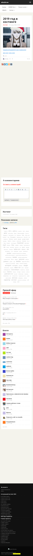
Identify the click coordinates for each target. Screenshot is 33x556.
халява (25, 278)
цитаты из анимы (22, 280)
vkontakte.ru (7, 251)
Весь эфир (5, 323)
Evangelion (13, 237)
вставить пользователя (22, 189)
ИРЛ (16, 222)
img (5, 243)
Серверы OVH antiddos (6, 512)
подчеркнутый (11, 189)
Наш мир (9, 380)
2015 (13, 53)
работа (27, 271)
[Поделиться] (12, 58)
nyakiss (21, 245)
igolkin (4, 312)
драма (11, 261)
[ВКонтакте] (5, 64)
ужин (28, 276)
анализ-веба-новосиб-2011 (22, 255)
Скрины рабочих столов (13, 403)
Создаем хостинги (5, 534)
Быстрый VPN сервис (6, 521)
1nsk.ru (5, 231)
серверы (26, 274)
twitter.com (17, 249)
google (19, 239)
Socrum (4, 318)
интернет (8, 265)
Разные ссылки (22, 7)
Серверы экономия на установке (8, 533)
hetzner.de (19, 241)
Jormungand (13, 243)
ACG (24, 231)
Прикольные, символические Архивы (17, 394)
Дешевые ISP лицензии (6, 508)
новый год (22, 269)
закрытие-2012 (25, 261)
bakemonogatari (20, 233)
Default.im (3, 541)
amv (5, 233)
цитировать (14, 189)
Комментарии (6, 293)
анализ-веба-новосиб (10, 255)
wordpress (16, 251)
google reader (25, 239)
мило (22, 267)
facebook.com (20, 237)
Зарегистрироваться (5, 489)
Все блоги (5, 426)
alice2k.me (4, 2)
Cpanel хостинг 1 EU (5, 498)
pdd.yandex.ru (27, 245)
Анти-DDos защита (5, 496)
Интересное (9, 389)
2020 (18, 282)
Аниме (8, 338)
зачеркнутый (9, 189)
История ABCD (4, 539)
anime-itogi (10, 233)
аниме (15, 257)
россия (15, 274)
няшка (27, 269)
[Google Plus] (2, 64)
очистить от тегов (25, 189)
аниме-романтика (22, 257)
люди (25, 265)
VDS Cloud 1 (4, 501)
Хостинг (11, 10)
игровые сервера (23, 263)
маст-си (17, 267)
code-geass (11, 235)
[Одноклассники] (9, 64)
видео (16, 259)
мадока (11, 267)
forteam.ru (6, 239)
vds (28, 249)
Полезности (9, 375)
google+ (5, 241)
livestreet (20, 243)
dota (23, 235)
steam (23, 247)
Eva (8, 237)
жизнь (18, 261)
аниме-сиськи (7, 259)
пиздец (14, 271)
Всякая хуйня (10, 371)
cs (15, 235)
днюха (27, 259)
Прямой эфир (9, 290)
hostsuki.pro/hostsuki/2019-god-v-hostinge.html (14, 50)
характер (7, 280)
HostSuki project (4, 536)
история (15, 265)
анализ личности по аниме (19, 253)
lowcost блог (3, 525)
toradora (11, 249)
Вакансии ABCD (4, 538)
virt (3, 302)
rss (4, 247)
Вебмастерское (10, 343)
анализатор (8, 257)
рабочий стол (8, 274)
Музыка (8, 412)
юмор (14, 282)
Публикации (13, 293)
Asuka (15, 233)
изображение (18, 189)
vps (12, 251)
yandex (9, 253)
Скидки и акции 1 (5, 522)
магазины (6, 267)
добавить (7, 200)
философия (8, 278)
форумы (20, 278)
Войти (2, 491)
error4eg (6, 58)
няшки (4, 271)
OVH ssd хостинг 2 (5, 507)
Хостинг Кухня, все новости (7, 530)
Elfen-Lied (27, 235)
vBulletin (23, 249)
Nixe (12, 245)
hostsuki (24, 241)
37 (3, 314)
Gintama (11, 239)
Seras (7, 247)
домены (6, 261)
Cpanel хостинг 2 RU (5, 499)
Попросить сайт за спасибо (14, 417)
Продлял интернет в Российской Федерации (14, 303)
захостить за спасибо (10, 263)
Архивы (4, 7)
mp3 (4, 245)
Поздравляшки (10, 421)
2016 (10, 53)
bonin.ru (27, 233)
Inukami (8, 243)
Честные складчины (5, 510)
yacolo (20, 251)
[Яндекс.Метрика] (12, 549)
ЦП (28, 280)
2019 (6, 56)
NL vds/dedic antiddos (5, 504)
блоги (12, 259)
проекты (23, 271)
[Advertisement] (16, 81)
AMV (7, 347)
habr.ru (9, 241)
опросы (9, 272)
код (16, 189)
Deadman (19, 235)
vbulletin (8, 366)
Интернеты (9, 334)
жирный (5, 189)
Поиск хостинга (4, 528)
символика (6, 276)
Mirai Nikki (27, 243)
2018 (4, 53)
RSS (16, 214)
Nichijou (8, 245)
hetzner (14, 241)
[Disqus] (16, 118)
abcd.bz (20, 231)
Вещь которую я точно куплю (10, 298)
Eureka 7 (5, 237)
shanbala (12, 247)
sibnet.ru (17, 247)
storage (27, 247)
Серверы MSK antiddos (6, 515)
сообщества (14, 275)
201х (10, 231)
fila (29, 237)
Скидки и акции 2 (5, 524)
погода (18, 272)
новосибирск (15, 270)
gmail (15, 239)
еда (14, 261)
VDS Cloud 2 (4, 502)
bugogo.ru (5, 235)
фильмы (14, 278)
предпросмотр (14, 200)
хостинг (14, 280)
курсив (7, 189)
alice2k (27, 231)
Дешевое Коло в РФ (5, 513)
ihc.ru (28, 241)
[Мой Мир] (11, 64)
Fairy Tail (25, 237)
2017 (7, 53)
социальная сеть (22, 275)
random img (9, 357)
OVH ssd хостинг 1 (5, 505)
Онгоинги (9, 398)
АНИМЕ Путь (12, 7)
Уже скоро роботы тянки (9, 319)
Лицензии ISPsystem (5, 542)
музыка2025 (6, 309)
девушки (21, 259)
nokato (16, 245)
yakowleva (25, 251)
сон (10, 275)
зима (17, 263)
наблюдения (7, 269)
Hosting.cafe (3, 527)
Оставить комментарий (11, 184)
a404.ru (15, 231)
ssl (20, 247)
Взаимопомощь (11, 384)
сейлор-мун (20, 274)
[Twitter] (7, 64)
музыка (26, 267)
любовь (20, 265)
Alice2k (4, 10)
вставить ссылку (20, 189)
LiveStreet (9, 361)
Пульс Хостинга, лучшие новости (8, 531)
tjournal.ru (6, 249)
